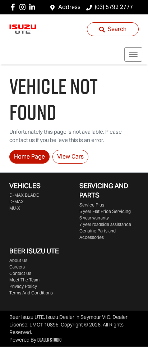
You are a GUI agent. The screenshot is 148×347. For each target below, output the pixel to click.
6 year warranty (94, 218)
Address (69, 7)
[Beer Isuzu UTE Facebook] (14, 7)
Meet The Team (24, 280)
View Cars (70, 156)
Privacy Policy (23, 286)
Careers (17, 267)
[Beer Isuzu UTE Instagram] (24, 7)
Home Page (29, 156)
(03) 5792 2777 (114, 7)
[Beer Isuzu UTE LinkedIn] (33, 7)
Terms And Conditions (31, 292)
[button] (133, 54)
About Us (18, 260)
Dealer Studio (49, 339)
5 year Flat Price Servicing (105, 211)
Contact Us (20, 273)
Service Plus (91, 205)
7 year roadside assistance (105, 224)
